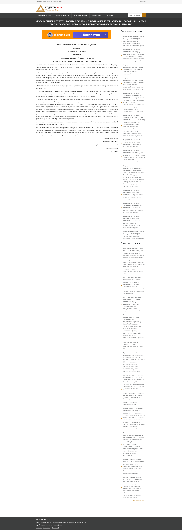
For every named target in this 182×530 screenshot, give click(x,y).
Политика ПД (56, 528)
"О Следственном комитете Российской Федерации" (133, 69)
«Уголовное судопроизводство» (75, 522)
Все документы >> (139, 501)
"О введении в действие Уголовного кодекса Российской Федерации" (133, 207)
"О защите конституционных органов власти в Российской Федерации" (134, 235)
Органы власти (97, 15)
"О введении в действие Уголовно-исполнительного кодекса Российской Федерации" (132, 221)
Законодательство (80, 15)
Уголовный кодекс (44, 15)
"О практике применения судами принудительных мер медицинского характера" (132, 304)
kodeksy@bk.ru (57, 525)
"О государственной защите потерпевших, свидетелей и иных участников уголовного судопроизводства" (133, 83)
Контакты (143, 1)
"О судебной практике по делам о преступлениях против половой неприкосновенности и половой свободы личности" (133, 285)
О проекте (110, 15)
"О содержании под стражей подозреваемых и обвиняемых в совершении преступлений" (134, 55)
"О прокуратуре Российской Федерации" (132, 143)
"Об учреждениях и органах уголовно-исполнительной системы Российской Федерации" (134, 41)
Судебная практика (62, 15)
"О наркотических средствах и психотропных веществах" (132, 194)
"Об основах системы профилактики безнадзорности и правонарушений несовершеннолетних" (134, 156)
